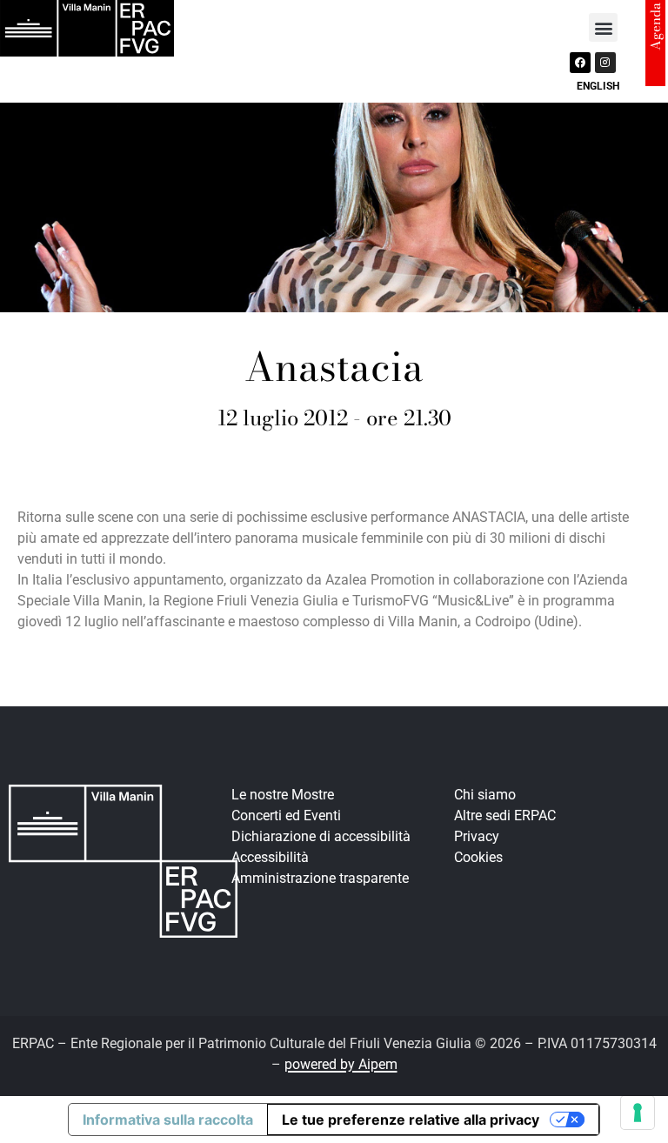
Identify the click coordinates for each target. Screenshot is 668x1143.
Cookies (478, 857)
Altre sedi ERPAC (505, 815)
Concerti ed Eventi (286, 815)
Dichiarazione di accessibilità (321, 836)
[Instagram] (605, 62)
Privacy (476, 836)
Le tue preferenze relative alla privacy (410, 1119)
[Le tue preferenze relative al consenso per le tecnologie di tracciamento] (637, 1112)
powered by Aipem (340, 1064)
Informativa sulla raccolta (168, 1119)
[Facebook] (580, 62)
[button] (603, 27)
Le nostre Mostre (282, 794)
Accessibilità (270, 857)
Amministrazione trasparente (320, 878)
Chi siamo (485, 794)
